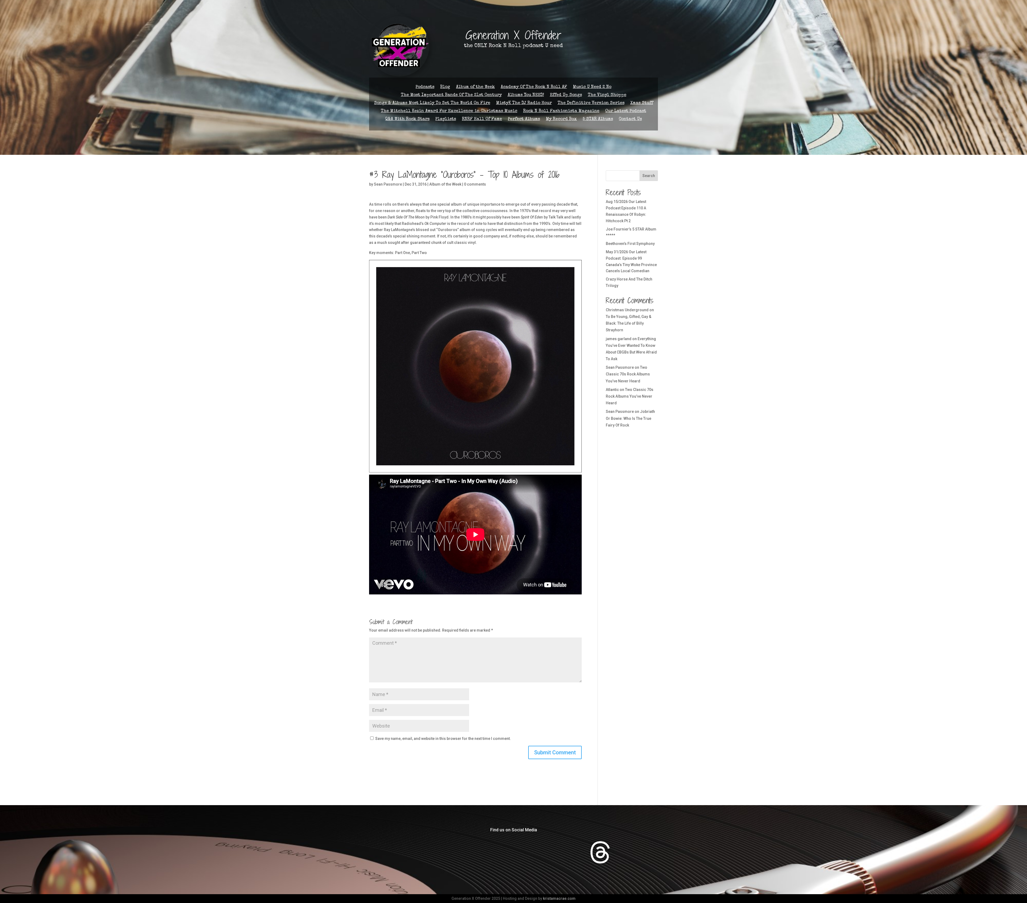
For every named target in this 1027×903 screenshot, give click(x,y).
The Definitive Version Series (591, 103)
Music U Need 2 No (592, 87)
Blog (445, 87)
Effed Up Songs (566, 95)
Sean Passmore (388, 184)
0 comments (475, 184)
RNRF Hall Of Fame (482, 119)
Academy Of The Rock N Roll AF (534, 87)
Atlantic (612, 389)
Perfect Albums (524, 119)
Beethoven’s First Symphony (630, 243)
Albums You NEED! (526, 95)
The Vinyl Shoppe (607, 95)
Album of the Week (475, 87)
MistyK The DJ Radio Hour (524, 103)
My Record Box (561, 119)
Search (648, 176)
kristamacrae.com (559, 898)
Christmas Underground (627, 310)
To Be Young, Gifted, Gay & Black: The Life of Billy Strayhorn (628, 323)
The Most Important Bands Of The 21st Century (451, 95)
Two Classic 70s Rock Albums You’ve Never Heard (628, 374)
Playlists (445, 119)
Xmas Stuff (641, 103)
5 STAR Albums (598, 119)
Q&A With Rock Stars (407, 119)
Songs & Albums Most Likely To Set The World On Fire (432, 103)
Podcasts (425, 87)
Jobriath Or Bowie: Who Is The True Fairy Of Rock (630, 418)
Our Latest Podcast (625, 111)
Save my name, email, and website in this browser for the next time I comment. (443, 738)
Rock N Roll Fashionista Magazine (561, 111)
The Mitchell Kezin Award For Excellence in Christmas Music (449, 111)
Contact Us (630, 119)
